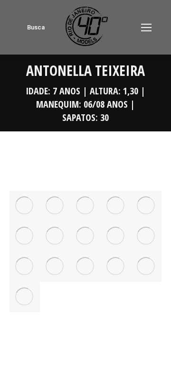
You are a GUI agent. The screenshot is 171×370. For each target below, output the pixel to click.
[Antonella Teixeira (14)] (146, 266)
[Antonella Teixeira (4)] (146, 206)
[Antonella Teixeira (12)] (85, 266)
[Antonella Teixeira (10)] (25, 266)
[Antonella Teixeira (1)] (55, 206)
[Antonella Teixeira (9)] (146, 236)
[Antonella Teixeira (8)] (116, 236)
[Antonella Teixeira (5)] (25, 236)
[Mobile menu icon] (146, 27)
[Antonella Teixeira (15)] (25, 297)
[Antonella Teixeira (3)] (116, 206)
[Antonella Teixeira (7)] (85, 236)
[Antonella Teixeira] (25, 206)
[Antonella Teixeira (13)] (116, 266)
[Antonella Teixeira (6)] (55, 236)
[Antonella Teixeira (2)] (85, 206)
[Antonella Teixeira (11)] (55, 266)
